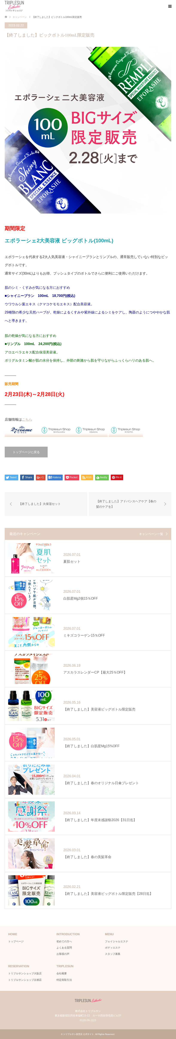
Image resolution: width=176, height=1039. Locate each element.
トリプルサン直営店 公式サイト (78, 1034)
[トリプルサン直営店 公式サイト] (14, 6)
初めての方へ (64, 941)
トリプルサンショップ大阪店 (25, 973)
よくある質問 (64, 947)
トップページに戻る (26, 452)
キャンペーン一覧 (151, 533)
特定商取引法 (64, 979)
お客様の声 (62, 953)
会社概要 (61, 973)
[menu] (169, 6)
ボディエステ (112, 947)
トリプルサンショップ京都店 (25, 979)
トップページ (16, 941)
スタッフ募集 (112, 953)
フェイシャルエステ (116, 941)
